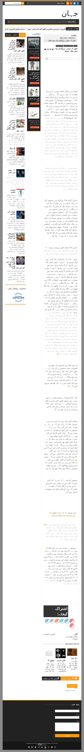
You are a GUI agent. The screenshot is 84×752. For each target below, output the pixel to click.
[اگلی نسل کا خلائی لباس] (34, 89)
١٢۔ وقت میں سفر (11, 171)
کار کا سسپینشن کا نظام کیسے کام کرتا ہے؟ (34, 122)
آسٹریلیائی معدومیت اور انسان (11, 236)
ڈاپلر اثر (12, 98)
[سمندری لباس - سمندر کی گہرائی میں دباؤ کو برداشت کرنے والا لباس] (34, 63)
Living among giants (68, 45)
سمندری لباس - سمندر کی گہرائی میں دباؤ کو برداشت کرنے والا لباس (34, 76)
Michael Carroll (67, 38)
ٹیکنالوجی (36, 34)
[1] (58, 354)
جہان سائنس (40, 743)
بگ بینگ (12, 148)
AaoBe (40, 745)
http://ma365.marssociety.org (63, 516)
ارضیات (75, 45)
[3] (76, 463)
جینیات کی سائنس (11, 213)
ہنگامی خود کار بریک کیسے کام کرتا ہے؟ (34, 52)
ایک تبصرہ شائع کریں (70, 690)
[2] (69, 386)
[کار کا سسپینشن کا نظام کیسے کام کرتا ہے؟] (34, 109)
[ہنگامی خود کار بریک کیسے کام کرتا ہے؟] (34, 40)
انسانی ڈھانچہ (12, 191)
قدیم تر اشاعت (49, 634)
